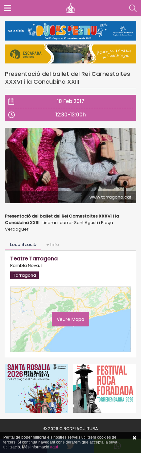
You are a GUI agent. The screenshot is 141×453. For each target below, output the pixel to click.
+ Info (52, 244)
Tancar (134, 438)
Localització (23, 244)
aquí (54, 447)
